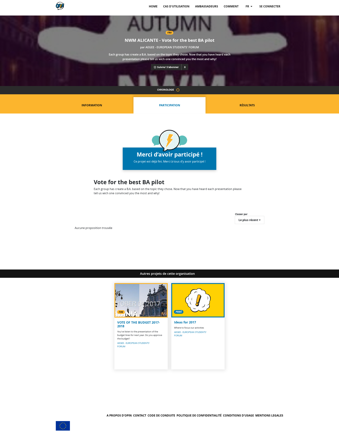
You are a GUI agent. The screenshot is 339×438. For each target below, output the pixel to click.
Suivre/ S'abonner (168, 67)
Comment (231, 6)
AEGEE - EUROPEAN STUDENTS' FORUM (172, 47)
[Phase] (177, 89)
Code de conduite (161, 415)
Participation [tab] (169, 105)
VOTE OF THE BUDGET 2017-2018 (138, 324)
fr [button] (248, 6)
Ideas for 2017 (185, 322)
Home (153, 6)
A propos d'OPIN (119, 415)
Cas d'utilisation (176, 6)
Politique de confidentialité (199, 415)
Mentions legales (269, 415)
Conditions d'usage (238, 415)
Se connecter (269, 6)
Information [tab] (92, 105)
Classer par (241, 214)
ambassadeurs (206, 6)
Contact (139, 415)
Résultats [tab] (247, 105)
